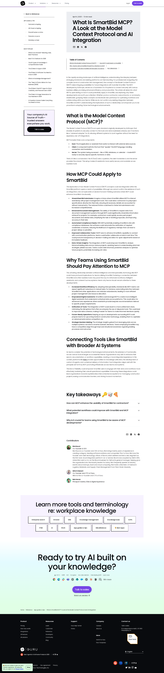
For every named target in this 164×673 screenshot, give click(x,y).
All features (23, 634)
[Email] (74, 46)
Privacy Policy (19, 669)
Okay (28, 667)
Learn (47, 626)
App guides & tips (39, 610)
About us (99, 629)
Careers (98, 626)
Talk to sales (138, 3)
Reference (29, 610)
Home (22, 610)
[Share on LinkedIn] (78, 46)
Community (49, 637)
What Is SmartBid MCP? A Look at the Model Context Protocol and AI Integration (71, 610)
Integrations (24, 631)
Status (73, 629)
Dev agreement (45, 665)
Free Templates (101, 643)
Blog (47, 640)
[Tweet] (81, 46)
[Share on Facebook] (85, 46)
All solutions (24, 637)
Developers (49, 634)
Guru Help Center (76, 626)
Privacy (55, 665)
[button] (32, 3)
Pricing (67, 3)
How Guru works (25, 629)
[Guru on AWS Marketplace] (132, 639)
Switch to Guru (100, 640)
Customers (49, 629)
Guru (85, 360)
